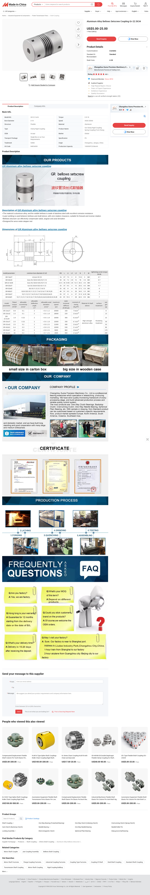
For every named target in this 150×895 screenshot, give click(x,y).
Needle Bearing (44, 827)
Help (108, 11)
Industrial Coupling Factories (55, 862)
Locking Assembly (8, 831)
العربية (87, 882)
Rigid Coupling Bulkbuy (55, 867)
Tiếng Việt (125, 882)
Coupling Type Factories (78, 862)
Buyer (97, 11)
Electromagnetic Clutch (46, 831)
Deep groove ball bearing (119, 831)
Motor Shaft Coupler (11, 852)
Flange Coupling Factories (32, 862)
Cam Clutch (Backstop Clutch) (12, 827)
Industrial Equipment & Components (19, 15)
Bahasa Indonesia (136, 882)
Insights (130, 879)
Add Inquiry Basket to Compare (43, 85)
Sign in (145, 6)
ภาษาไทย (111, 882)
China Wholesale (66, 879)
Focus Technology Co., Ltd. (61, 886)
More (4, 871)
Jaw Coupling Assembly (30, 852)
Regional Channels (101, 879)
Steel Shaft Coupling (114, 862)
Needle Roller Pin (117, 827)
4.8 (120, 110)
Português (38, 882)
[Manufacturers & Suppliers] (14, 4)
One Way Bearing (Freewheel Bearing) (51, 823)
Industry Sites (89, 879)
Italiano (64, 882)
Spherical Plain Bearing (83, 831)
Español (30, 882)
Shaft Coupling (54, 15)
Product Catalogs (33, 818)
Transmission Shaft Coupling (13, 867)
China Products (32, 879)
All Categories (9, 11)
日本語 (99, 882)
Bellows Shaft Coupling (51, 852)
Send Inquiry (102, 39)
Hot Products (21, 879)
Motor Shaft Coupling (35, 867)
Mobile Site (122, 879)
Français (46, 882)
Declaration (97, 886)
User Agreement (87, 886)
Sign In (90, 96)
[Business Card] (145, 116)
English (24, 882)
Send (19, 712)
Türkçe (118, 882)
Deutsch (71, 882)
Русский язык (55, 882)
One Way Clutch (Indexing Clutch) (86, 823)
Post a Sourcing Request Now (63, 712)
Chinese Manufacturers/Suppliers (49, 879)
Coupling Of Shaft (97, 862)
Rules (146, 11)
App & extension (121, 11)
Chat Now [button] (134, 39)
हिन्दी (104, 882)
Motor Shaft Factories (11, 862)
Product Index (113, 879)
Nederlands (79, 882)
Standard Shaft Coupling (134, 862)
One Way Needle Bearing (83, 827)
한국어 (93, 882)
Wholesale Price (78, 879)
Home (4, 15)
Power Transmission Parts (40, 15)
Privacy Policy (107, 886)
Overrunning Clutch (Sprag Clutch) (123, 823)
